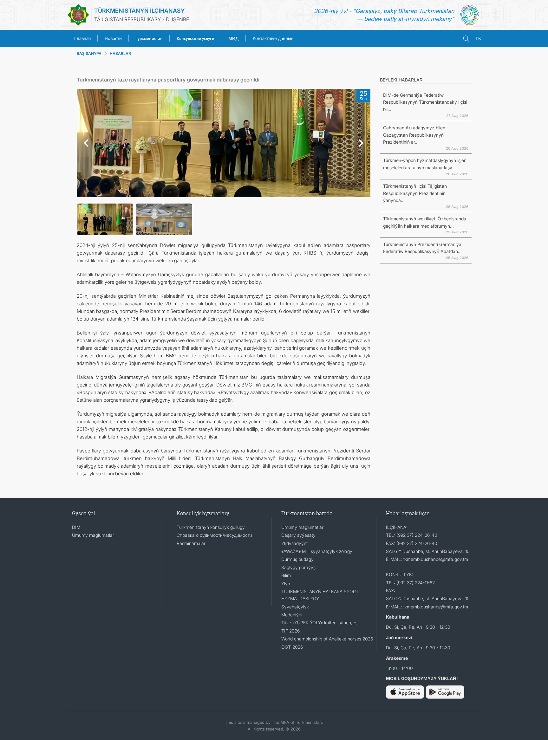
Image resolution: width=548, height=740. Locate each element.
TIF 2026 (290, 630)
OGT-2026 (292, 647)
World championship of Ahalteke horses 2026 (327, 638)
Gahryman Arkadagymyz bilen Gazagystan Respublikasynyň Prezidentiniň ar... (414, 135)
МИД (233, 38)
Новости (113, 38)
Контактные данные (273, 38)
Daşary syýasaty (298, 535)
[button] (85, 143)
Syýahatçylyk (295, 606)
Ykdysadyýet (294, 543)
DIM (76, 527)
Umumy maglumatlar (93, 535)
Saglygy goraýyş (298, 567)
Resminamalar (191, 543)
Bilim (286, 575)
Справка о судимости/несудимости (214, 535)
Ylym (286, 583)
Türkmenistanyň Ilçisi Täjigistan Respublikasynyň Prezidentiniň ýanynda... (415, 193)
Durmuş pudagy (297, 559)
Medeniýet (292, 614)
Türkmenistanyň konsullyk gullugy (211, 527)
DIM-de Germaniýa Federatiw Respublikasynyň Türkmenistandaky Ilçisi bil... (425, 102)
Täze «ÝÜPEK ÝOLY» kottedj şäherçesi (319, 622)
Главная (82, 38)
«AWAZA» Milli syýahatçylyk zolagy (316, 551)
